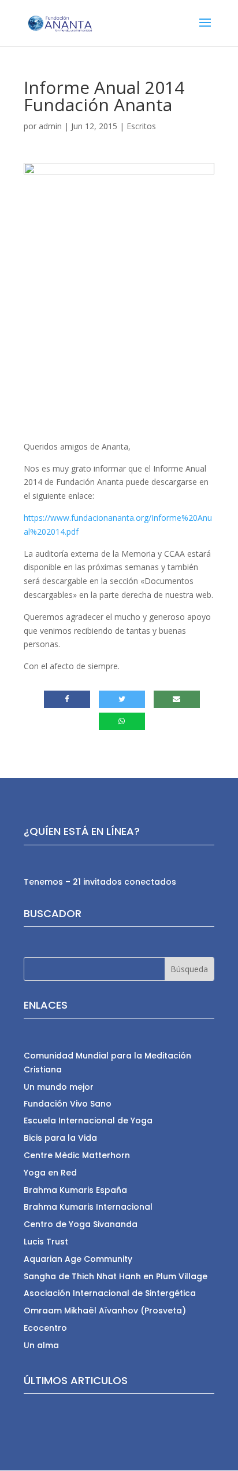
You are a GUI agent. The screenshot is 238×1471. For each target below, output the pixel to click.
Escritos (141, 126)
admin (50, 126)
